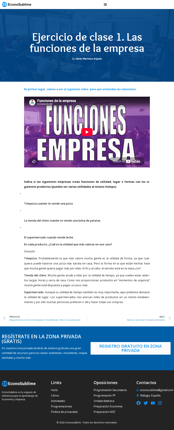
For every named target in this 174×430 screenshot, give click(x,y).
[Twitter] (146, 403)
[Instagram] (160, 403)
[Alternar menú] (105, 4)
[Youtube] (153, 403)
